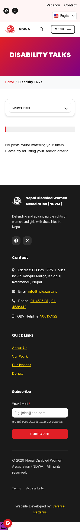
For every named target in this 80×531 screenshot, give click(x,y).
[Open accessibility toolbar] (7, 523)
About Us (19, 348)
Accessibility (35, 488)
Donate (17, 373)
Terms (16, 488)
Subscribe (40, 433)
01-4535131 (39, 301)
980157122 (48, 316)
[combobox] (64, 16)
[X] (15, 11)
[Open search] (41, 29)
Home (9, 82)
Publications (21, 365)
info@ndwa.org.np (42, 291)
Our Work (20, 356)
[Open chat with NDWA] (4, 526)
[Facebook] (6, 11)
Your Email (21, 404)
